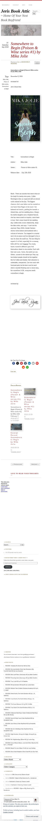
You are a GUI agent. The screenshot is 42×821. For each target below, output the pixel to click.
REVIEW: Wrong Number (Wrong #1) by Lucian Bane (19, 684)
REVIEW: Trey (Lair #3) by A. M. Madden (16, 681)
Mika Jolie (5, 79)
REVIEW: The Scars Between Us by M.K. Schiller (18, 704)
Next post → (35, 464)
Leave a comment (37, 62)
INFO (23, 5)
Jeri (18, 62)
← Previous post (17, 464)
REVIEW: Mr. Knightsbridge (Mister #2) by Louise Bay (19, 739)
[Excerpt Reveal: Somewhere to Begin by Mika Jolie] (16, 427)
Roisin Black (9, 800)
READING (14, 63)
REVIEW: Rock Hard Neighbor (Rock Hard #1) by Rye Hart (21, 751)
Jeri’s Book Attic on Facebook (16, 574)
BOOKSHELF (6, 5)
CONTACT (16, 5)
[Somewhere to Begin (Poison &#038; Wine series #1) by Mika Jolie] (17, 405)
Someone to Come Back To (11, 799)
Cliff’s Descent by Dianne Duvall (20, 774)
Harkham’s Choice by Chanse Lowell (19, 781)
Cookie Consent (8, 812)
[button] (13, 363)
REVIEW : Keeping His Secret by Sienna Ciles (17, 665)
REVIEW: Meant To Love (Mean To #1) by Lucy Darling (20, 748)
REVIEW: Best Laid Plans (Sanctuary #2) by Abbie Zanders (21, 674)
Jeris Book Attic (15, 11)
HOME (30, 5)
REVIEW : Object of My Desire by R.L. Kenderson (23, 778)
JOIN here (8, 566)
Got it (21, 820)
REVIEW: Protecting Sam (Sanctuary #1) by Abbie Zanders (21, 678)
